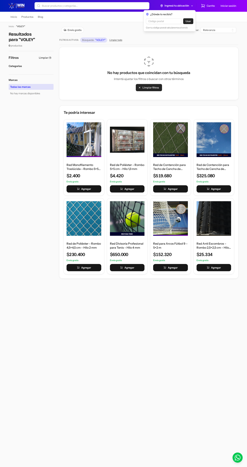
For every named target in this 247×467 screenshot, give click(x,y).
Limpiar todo (115, 40)
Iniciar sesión (228, 5)
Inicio (11, 26)
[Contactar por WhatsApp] (238, 458)
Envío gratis (75, 30)
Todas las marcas (20, 86)
